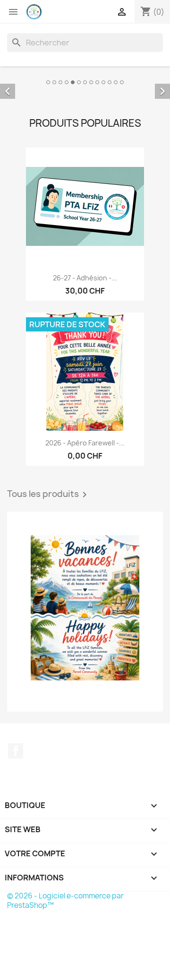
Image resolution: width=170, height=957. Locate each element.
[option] (85, 101)
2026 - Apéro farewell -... (85, 480)
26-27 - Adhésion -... (85, 314)
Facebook (15, 787)
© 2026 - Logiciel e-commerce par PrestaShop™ (65, 937)
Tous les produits (48, 532)
